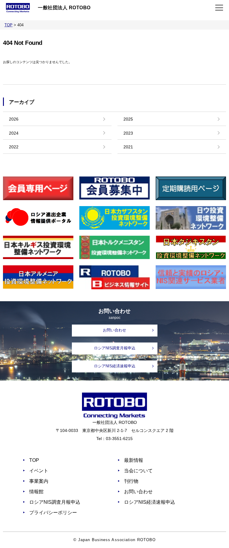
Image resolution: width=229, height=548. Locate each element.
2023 (128, 133)
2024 (13, 133)
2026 (13, 119)
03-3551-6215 (119, 438)
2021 (128, 146)
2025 (128, 119)
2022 (13, 146)
